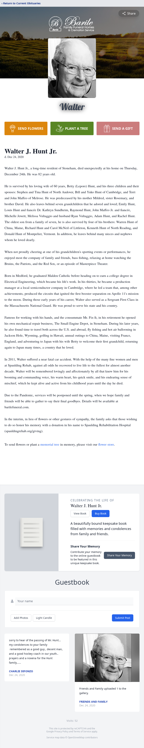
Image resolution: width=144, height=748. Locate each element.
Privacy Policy (61, 731)
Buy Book (100, 513)
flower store (106, 444)
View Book (80, 513)
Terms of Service (82, 731)
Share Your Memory (119, 555)
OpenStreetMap (76, 737)
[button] (107, 658)
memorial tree (49, 444)
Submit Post (122, 618)
